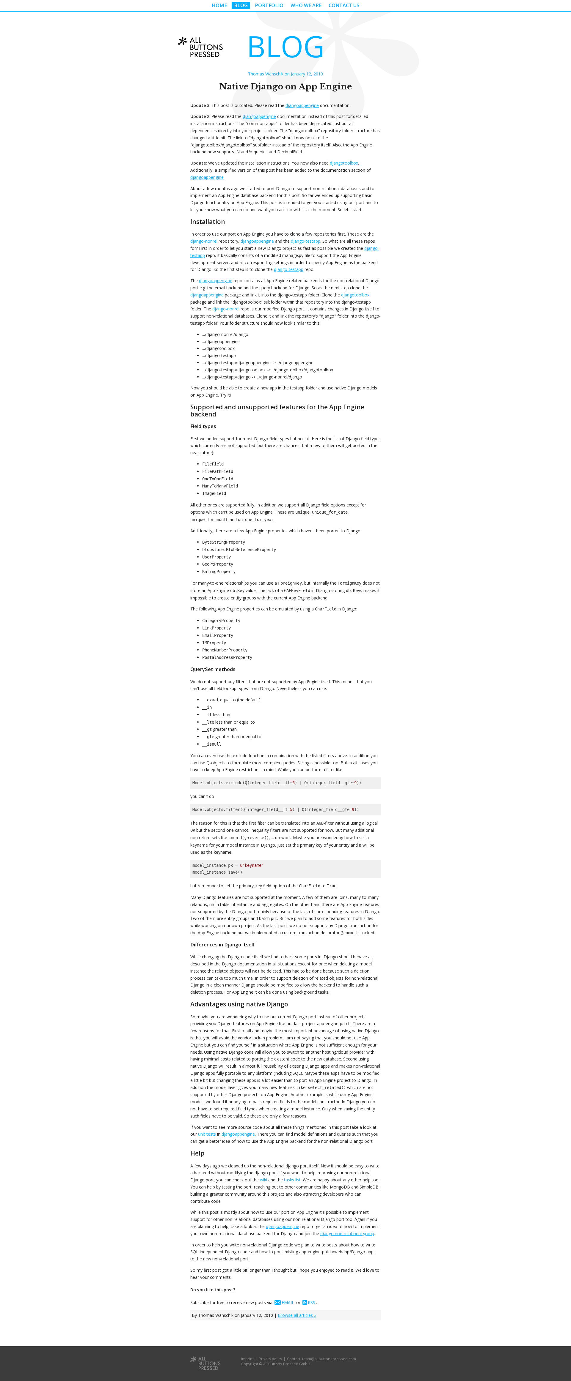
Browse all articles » (297, 1315)
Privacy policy (270, 1358)
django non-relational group (347, 1233)
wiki (263, 1180)
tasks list (292, 1180)
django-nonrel (203, 241)
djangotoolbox (344, 163)
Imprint (247, 1358)
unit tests (207, 1134)
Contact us (344, 5)
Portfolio (269, 5)
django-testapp (305, 241)
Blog (241, 5)
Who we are (306, 5)
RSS (311, 1302)
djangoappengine (302, 105)
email (288, 1302)
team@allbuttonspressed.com (329, 1358)
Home (219, 5)
